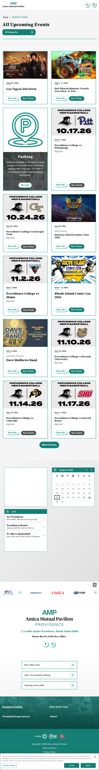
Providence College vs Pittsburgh (68, 146)
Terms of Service (49, 748)
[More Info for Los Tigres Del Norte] (25, 65)
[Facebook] (46, 644)
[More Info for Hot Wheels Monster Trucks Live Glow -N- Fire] (74, 65)
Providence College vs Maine (22, 295)
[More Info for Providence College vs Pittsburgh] (74, 122)
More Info (12, 98)
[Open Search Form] (87, 5)
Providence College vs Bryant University (73, 358)
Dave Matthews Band (21, 360)
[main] (49, 296)
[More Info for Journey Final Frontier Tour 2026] (74, 208)
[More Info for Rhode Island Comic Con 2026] (74, 270)
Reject (88, 765)
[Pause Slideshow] (95, 585)
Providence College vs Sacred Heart (73, 419)
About (53, 716)
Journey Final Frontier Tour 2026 (72, 236)
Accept (71, 765)
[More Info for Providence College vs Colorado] (25, 394)
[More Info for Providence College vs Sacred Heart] (74, 394)
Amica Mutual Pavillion (13, 5)
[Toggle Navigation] (94, 4)
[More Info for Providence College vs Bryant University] (74, 333)
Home (5, 17)
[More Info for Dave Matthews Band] (25, 333)
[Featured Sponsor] (41, 736)
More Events (49, 444)
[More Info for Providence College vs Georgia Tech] (25, 208)
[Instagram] (53, 644)
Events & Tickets (12, 706)
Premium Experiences (16, 716)
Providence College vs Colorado (19, 419)
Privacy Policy (49, 752)
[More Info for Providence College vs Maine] (25, 270)
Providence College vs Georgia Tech (25, 233)
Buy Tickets (28, 98)
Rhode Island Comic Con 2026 (72, 295)
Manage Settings (9, 765)
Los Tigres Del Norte (21, 89)
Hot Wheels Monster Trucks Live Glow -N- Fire (72, 90)
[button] (87, 469)
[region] (73, 487)
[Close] (95, 757)
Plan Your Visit (59, 706)
